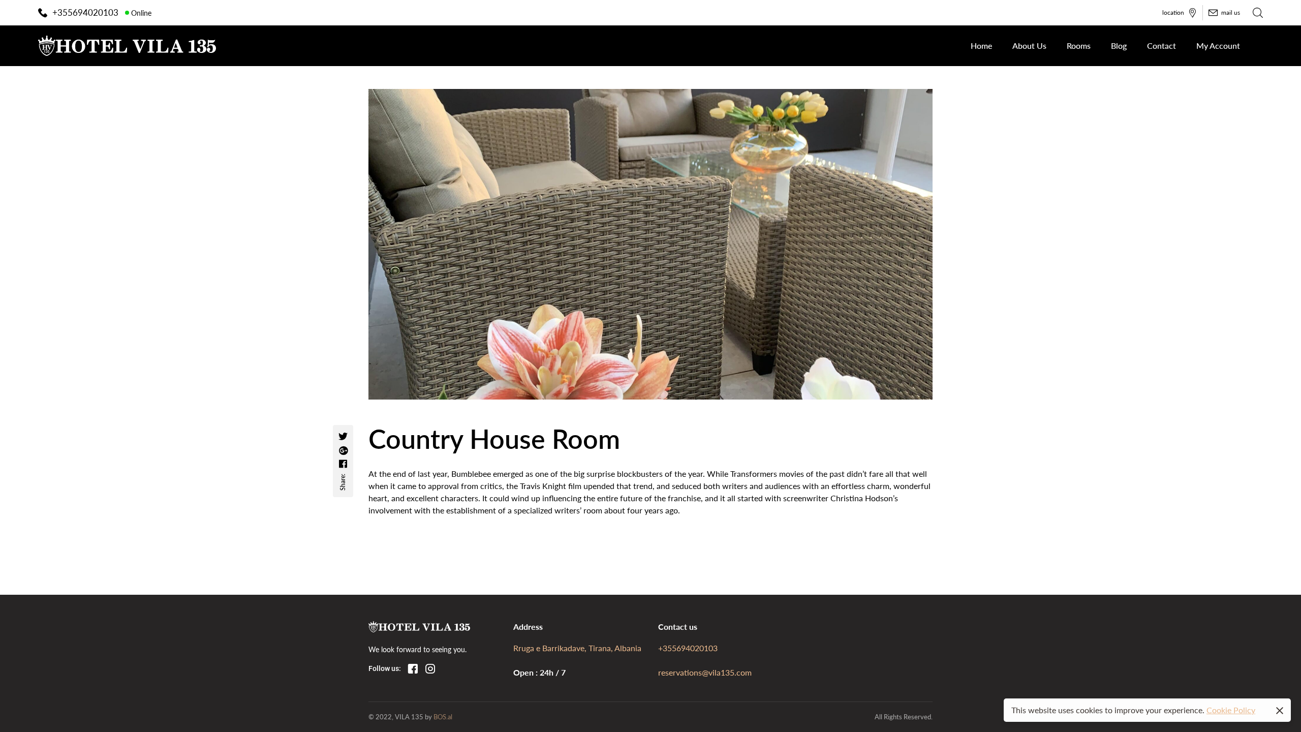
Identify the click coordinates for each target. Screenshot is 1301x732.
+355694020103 (688, 648)
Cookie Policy (1230, 710)
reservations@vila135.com (705, 672)
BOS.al (442, 716)
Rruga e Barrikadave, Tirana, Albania (577, 648)
